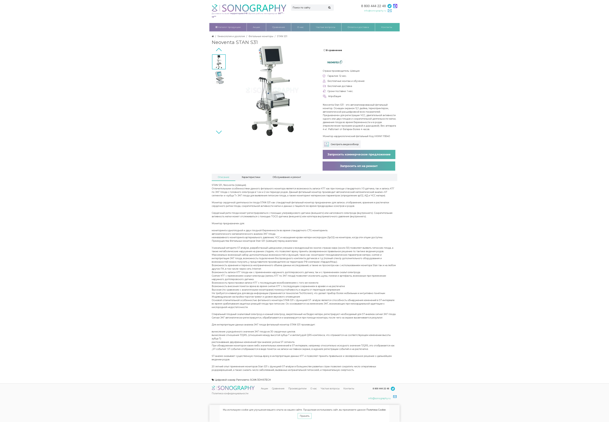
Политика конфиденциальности (230, 393)
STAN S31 (282, 36)
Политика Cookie (376, 409)
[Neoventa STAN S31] (219, 61)
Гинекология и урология (231, 36)
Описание (223, 177)
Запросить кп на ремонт (359, 166)
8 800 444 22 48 (373, 6)
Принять (304, 416)
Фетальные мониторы (261, 36)
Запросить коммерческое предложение (359, 154)
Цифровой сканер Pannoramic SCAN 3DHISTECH (243, 379)
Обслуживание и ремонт (287, 177)
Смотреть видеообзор (345, 144)
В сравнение (333, 50)
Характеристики (251, 177)
